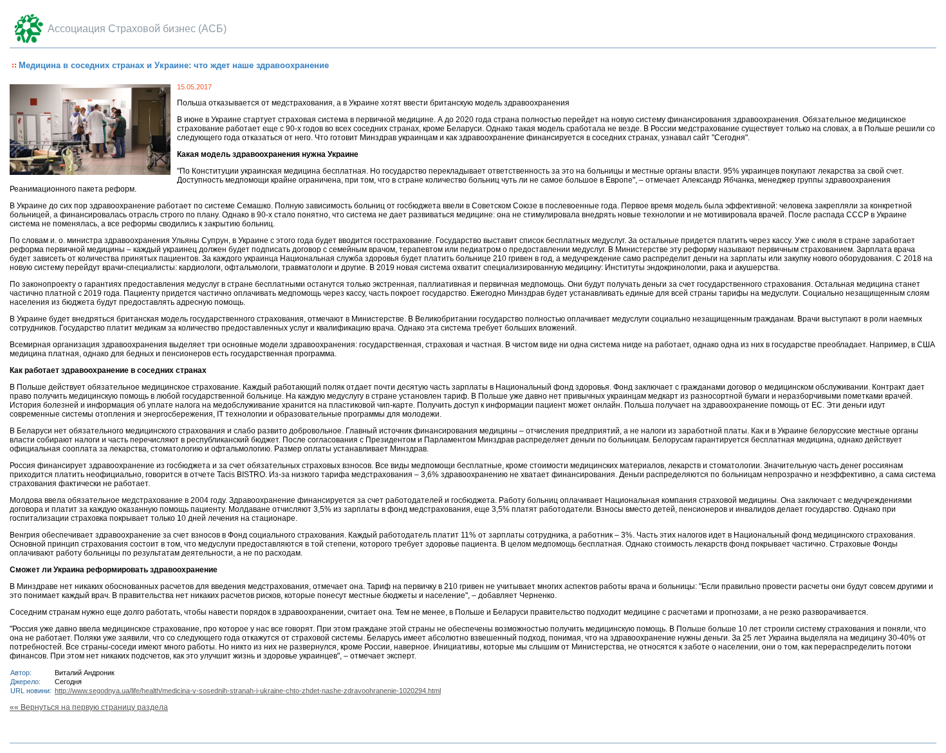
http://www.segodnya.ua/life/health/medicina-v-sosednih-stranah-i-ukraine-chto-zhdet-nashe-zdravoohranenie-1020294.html (248, 690)
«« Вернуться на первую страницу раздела (89, 707)
